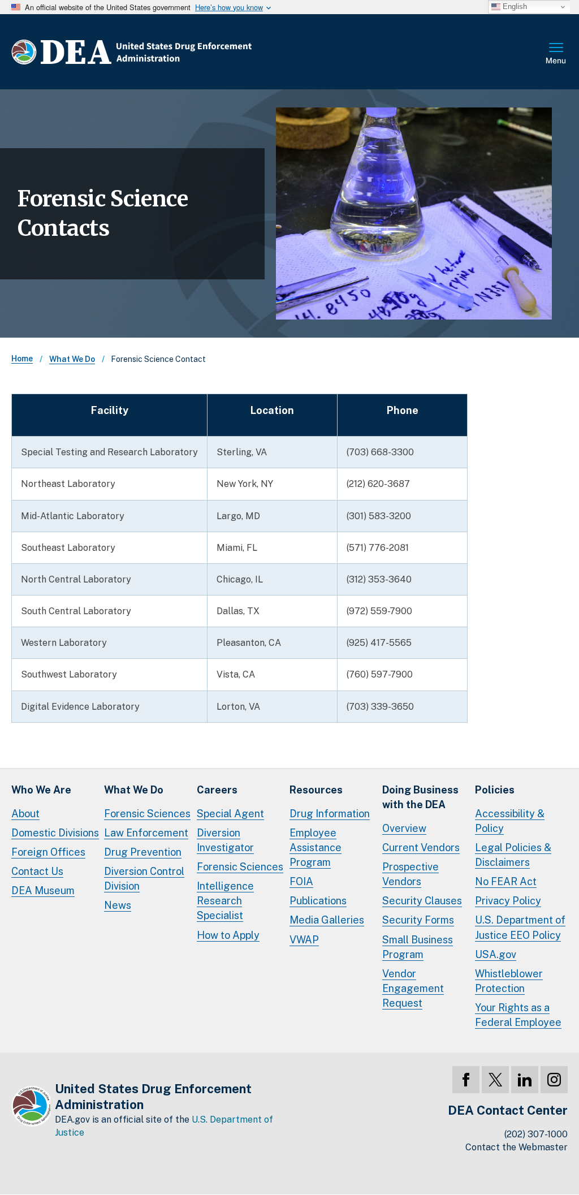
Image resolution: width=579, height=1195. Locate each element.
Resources (316, 790)
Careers (217, 790)
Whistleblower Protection (509, 981)
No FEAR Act (506, 881)
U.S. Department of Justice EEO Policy (520, 927)
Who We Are (41, 790)
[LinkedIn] (524, 1079)
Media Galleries (327, 920)
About (25, 813)
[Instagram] (554, 1079)
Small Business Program (417, 947)
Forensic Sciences (147, 813)
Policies (495, 790)
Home (22, 358)
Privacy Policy (508, 901)
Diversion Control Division (144, 878)
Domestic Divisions (55, 833)
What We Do (72, 359)
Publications (318, 901)
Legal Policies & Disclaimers (513, 855)
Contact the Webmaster (516, 1147)
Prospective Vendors (410, 874)
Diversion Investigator (225, 840)
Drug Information (330, 813)
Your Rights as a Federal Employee (518, 1015)
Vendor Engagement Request (413, 988)
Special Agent (230, 813)
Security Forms (418, 920)
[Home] (165, 52)
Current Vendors (421, 847)
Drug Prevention (143, 852)
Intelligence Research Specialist (225, 900)
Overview (404, 828)
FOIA (301, 881)
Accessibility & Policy (510, 821)
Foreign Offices (48, 852)
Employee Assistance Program (316, 847)
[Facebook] (465, 1079)
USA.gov (495, 954)
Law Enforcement (146, 833)
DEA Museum (43, 890)
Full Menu (556, 54)
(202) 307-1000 (536, 1134)
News (117, 905)
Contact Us (37, 871)
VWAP (304, 940)
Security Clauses (422, 901)
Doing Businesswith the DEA (420, 797)
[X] (495, 1079)
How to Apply (228, 935)
